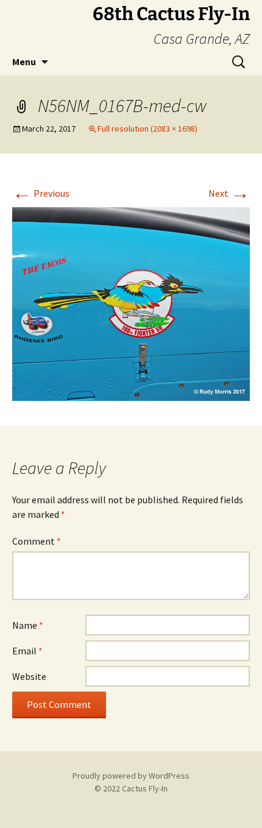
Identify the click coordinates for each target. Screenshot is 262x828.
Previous (40, 193)
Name (27, 625)
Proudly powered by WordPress (131, 775)
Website (29, 676)
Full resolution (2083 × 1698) (147, 128)
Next (229, 193)
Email (27, 651)
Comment (36, 541)
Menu (24, 61)
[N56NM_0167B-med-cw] (131, 303)
